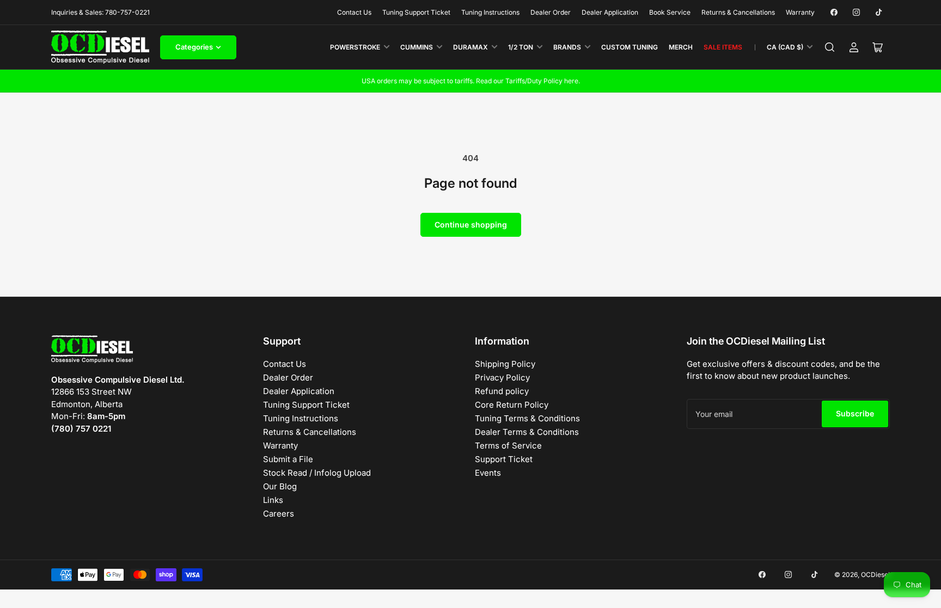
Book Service (670, 12)
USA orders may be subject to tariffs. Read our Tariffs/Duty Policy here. (471, 81)
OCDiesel (875, 574)
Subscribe (855, 413)
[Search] (830, 47)
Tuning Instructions (490, 12)
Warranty (800, 12)
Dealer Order (550, 12)
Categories (194, 46)
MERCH (681, 47)
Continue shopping (471, 224)
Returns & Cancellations (738, 12)
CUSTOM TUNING (629, 47)
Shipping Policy (505, 364)
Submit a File (288, 459)
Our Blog (280, 486)
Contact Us (354, 12)
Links (273, 500)
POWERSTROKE (355, 47)
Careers (278, 513)
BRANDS (567, 47)
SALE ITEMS (723, 47)
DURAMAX (470, 47)
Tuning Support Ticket (416, 12)
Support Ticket (504, 459)
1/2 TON (520, 47)
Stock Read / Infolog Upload (317, 473)
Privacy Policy (502, 377)
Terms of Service (508, 445)
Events (488, 473)
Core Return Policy (511, 405)
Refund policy (502, 391)
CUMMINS (416, 47)
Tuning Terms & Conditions (527, 418)
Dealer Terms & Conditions (527, 432)
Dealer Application (610, 12)
